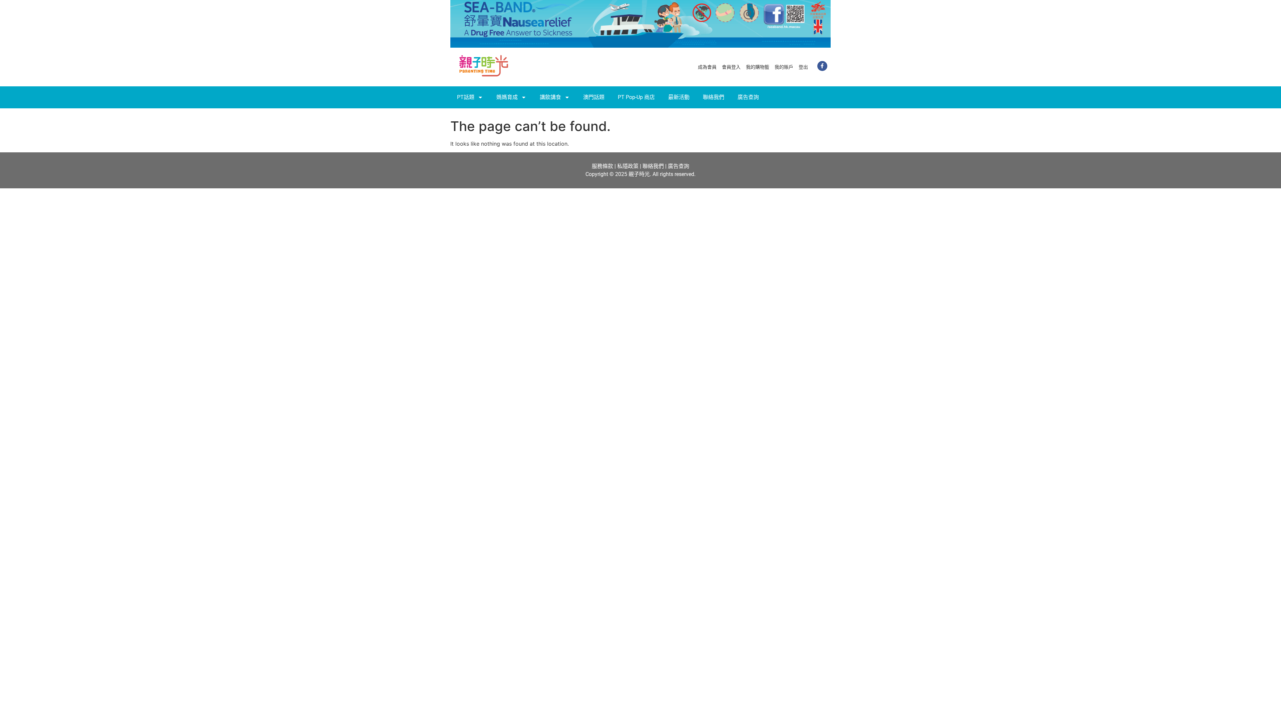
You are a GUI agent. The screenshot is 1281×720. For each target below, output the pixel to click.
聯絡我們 (713, 97)
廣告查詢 (748, 97)
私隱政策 (627, 166)
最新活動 (679, 97)
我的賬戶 (784, 67)
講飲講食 (550, 97)
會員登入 (731, 67)
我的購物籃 (757, 67)
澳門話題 (593, 97)
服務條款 (602, 166)
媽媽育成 (507, 97)
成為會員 (707, 67)
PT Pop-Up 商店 (636, 97)
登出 (803, 67)
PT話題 (465, 97)
